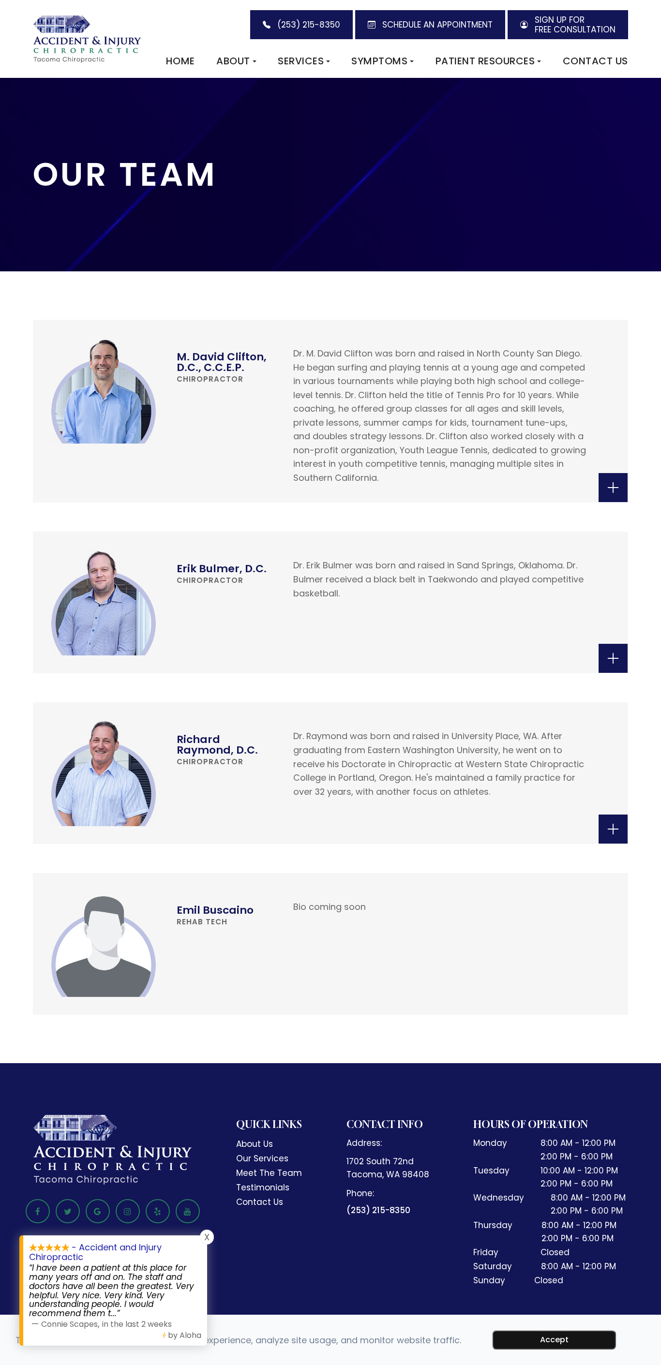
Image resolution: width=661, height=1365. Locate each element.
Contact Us (595, 61)
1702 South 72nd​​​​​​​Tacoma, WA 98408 (387, 1168)
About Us (254, 1144)
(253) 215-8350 (378, 1210)
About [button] (233, 61)
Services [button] (301, 61)
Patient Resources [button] (485, 61)
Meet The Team (269, 1173)
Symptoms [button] (379, 61)
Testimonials (262, 1187)
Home (180, 61)
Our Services (262, 1158)
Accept (554, 1339)
